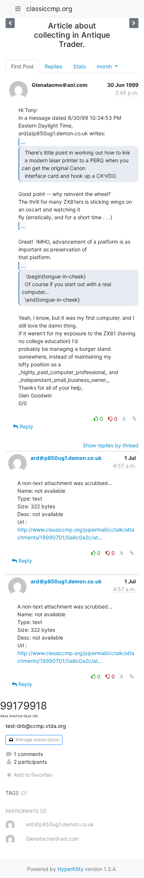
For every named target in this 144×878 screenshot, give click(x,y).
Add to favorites (33, 775)
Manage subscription (36, 739)
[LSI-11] (10, 23)
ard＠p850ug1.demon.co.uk (66, 458)
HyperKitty (70, 869)
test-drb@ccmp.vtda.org (36, 726)
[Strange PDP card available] (133, 23)
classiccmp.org (49, 9)
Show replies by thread (110, 445)
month (105, 66)
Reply (25, 426)
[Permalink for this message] (134, 418)
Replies (53, 66)
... (23, 141)
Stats (79, 66)
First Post (22, 66)
